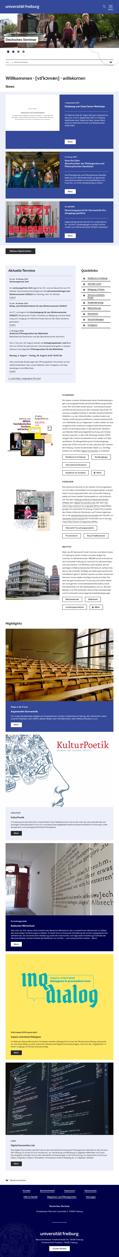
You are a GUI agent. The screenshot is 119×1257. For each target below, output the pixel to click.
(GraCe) (73, 518)
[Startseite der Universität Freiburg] (22, 7)
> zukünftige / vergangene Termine (24, 378)
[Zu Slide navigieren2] (18, 51)
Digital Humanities (89, 451)
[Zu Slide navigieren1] (13, 51)
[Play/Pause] (8, 51)
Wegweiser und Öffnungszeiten (61, 1197)
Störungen (91, 1197)
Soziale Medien (60, 1248)
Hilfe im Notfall (30, 1197)
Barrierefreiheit (47, 1190)
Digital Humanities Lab (84, 502)
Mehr (70, 142)
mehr (12, 297)
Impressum (69, 1190)
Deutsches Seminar (21, 40)
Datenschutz (91, 1190)
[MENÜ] (110, 6)
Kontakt (26, 1190)
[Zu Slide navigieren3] (23, 51)
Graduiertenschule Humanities (85, 515)
